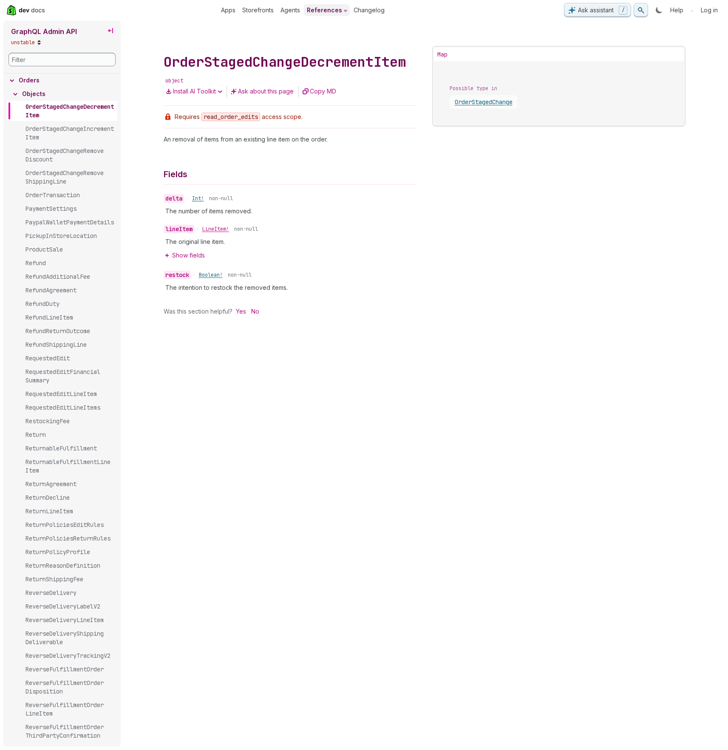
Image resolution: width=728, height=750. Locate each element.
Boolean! (211, 275)
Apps (228, 10)
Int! (198, 198)
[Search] (641, 10)
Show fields (188, 255)
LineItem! (215, 229)
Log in (709, 10)
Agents (290, 10)
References (324, 10)
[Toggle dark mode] (659, 10)
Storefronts (258, 10)
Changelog (369, 10)
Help (676, 10)
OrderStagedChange (484, 102)
